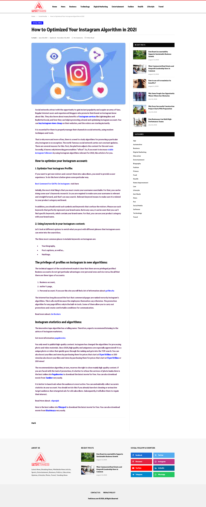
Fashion (131, 6)
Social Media (37, 23)
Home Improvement (140, 183)
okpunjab (55, 400)
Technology (85, 6)
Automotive (137, 144)
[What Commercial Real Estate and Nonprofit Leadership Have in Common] (139, 69)
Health (140, 6)
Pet (134, 202)
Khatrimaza (51, 410)
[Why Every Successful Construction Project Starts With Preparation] (139, 109)
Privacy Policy (109, 493)
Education (137, 156)
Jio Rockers (56, 314)
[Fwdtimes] (38, 6)
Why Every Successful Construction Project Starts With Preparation (161, 107)
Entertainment (118, 6)
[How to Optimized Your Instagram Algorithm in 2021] (78, 73)
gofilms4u (109, 290)
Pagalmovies (57, 374)
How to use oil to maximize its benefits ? (159, 81)
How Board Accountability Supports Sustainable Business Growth (159, 54)
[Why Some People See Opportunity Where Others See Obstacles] (139, 96)
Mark (34, 38)
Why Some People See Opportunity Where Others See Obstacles (161, 94)
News (63, 6)
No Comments (78, 38)
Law (134, 186)
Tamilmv (49, 377)
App (134, 141)
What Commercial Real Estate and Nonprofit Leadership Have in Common (161, 68)
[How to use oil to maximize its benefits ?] (139, 83)
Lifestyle (150, 6)
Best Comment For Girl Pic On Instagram (52, 183)
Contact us (95, 493)
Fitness (136, 171)
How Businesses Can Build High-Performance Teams (160, 120)
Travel (160, 6)
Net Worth (137, 194)
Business (72, 6)
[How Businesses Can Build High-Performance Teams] (139, 122)
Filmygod (62, 407)
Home (54, 6)
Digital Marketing (101, 6)
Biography (137, 163)
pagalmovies (60, 338)
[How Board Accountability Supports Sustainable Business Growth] (139, 54)
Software (136, 209)
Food (135, 175)
